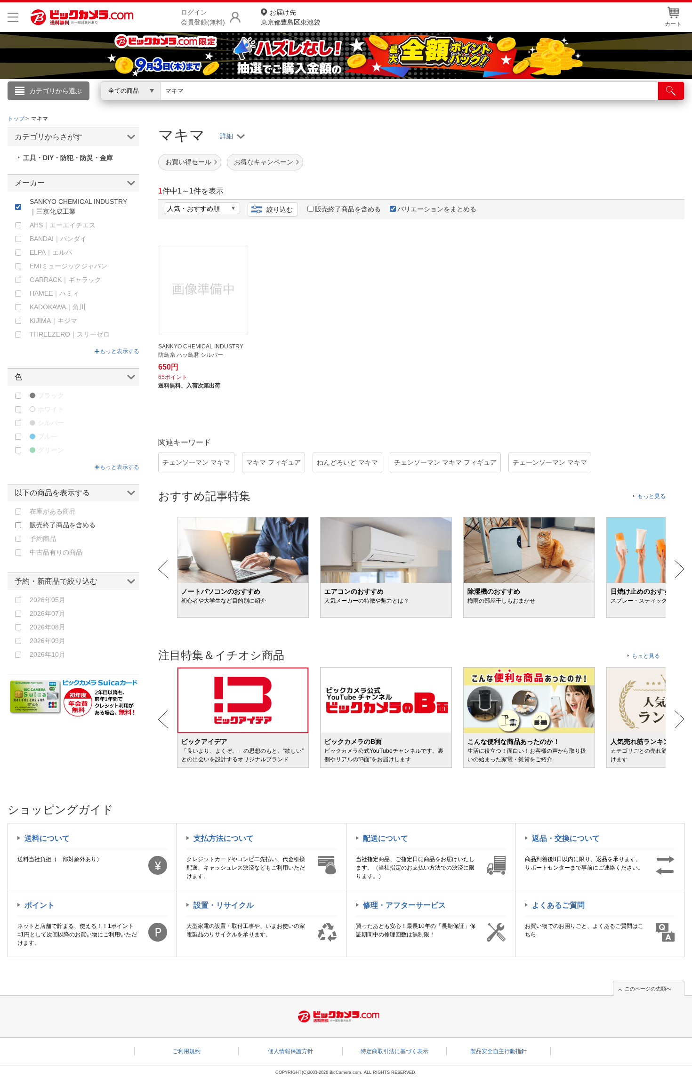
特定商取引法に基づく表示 (394, 1051)
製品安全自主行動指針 (498, 1051)
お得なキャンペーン (263, 162)
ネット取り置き (468, 104)
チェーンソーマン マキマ (550, 462)
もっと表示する (119, 351)
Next (679, 569)
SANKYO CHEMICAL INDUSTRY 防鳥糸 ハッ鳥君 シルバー (203, 350)
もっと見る (651, 496)
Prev (163, 569)
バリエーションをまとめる (436, 209)
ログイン (143, 106)
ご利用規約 (186, 1051)
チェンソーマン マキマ (196, 462)
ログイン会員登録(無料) (203, 17)
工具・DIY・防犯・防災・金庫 (68, 157)
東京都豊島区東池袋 (290, 17)
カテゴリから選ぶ (55, 91)
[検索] (671, 91)
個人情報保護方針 (290, 1051)
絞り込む (279, 209)
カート (673, 24)
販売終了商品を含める (348, 209)
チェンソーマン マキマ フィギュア (445, 462)
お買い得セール (188, 162)
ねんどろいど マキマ (347, 462)
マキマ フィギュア (273, 462)
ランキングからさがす (308, 104)
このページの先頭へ (648, 988)
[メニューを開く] (12, 17)
